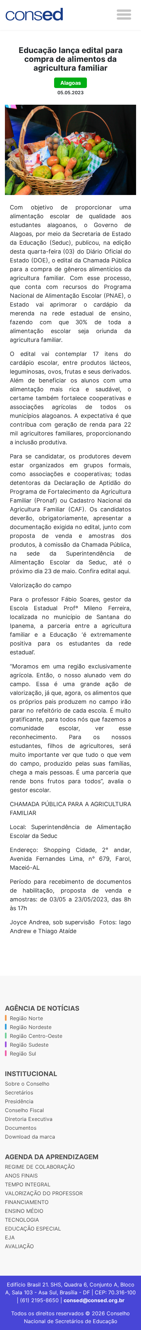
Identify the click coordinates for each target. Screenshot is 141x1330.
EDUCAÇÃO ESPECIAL (33, 1228)
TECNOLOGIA (22, 1219)
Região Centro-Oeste (36, 1036)
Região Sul (23, 1053)
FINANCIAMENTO (27, 1202)
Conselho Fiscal (24, 1110)
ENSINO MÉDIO (24, 1211)
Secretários (19, 1092)
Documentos (20, 1128)
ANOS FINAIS (21, 1175)
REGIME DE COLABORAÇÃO (40, 1166)
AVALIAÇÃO (19, 1246)
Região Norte (26, 1018)
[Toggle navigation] (123, 14)
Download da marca (30, 1136)
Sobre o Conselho (27, 1083)
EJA (10, 1237)
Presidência (19, 1101)
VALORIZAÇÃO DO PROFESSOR (44, 1193)
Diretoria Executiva (28, 1119)
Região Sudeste (29, 1044)
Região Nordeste (30, 1027)
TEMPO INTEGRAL (27, 1184)
